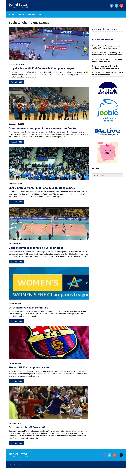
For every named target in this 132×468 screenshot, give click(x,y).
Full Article (16, 82)
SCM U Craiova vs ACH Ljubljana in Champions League (42, 187)
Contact (31, 14)
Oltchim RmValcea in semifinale (28, 307)
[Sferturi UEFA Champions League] (49, 342)
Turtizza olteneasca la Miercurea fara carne (107, 74)
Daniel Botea (18, 4)
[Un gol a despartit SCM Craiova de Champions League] (49, 43)
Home (11, 14)
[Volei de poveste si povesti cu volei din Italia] (49, 223)
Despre (21, 14)
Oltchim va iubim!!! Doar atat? (27, 427)
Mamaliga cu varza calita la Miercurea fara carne (106, 47)
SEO (40, 14)
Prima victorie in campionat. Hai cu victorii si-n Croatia (43, 128)
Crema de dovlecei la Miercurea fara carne (107, 60)
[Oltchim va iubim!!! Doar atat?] (49, 402)
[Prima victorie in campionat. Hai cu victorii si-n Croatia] (49, 103)
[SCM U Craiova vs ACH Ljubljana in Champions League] (49, 163)
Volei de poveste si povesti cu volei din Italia (36, 247)
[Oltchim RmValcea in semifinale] (49, 283)
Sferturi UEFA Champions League (29, 367)
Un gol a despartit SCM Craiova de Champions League (41, 68)
